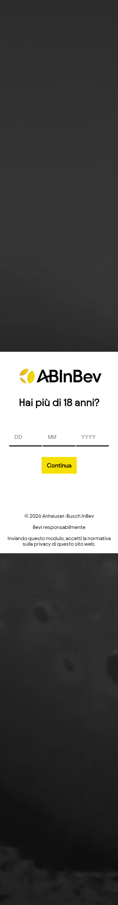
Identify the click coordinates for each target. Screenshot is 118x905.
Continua (59, 465)
